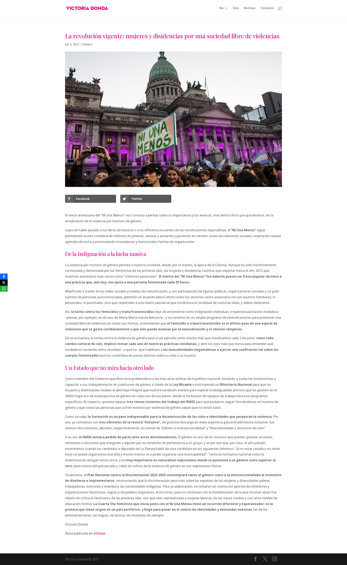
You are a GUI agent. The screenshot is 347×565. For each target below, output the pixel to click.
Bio (221, 8)
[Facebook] (4, 277)
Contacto (267, 8)
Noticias (249, 8)
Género (87, 44)
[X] (4, 283)
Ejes (236, 8)
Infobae (99, 533)
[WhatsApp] (4, 289)
